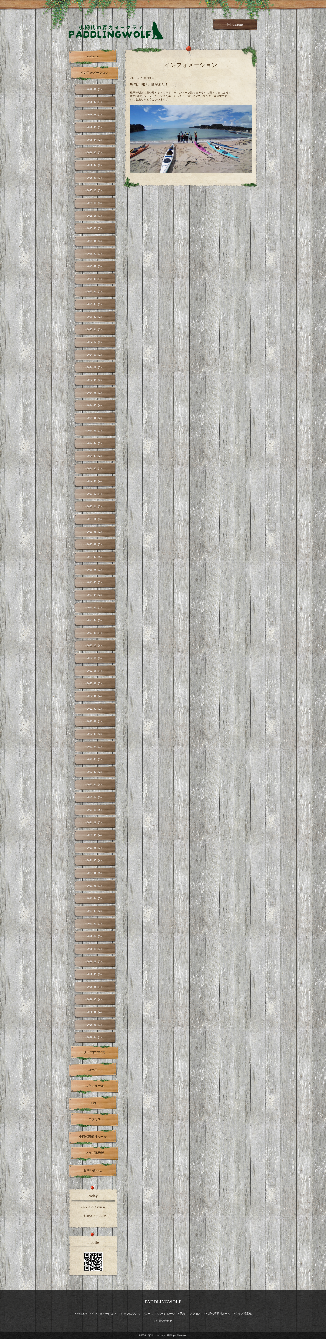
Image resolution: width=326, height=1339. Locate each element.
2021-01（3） (95, 923)
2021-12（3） (95, 797)
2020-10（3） (95, 961)
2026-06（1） (95, 114)
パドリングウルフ (155, 1335)
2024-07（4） (95, 405)
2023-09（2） (95, 531)
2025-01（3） (95, 329)
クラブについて (95, 1052)
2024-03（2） (95, 456)
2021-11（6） (95, 809)
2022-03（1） (95, 759)
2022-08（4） (95, 696)
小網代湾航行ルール (93, 1136)
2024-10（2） (95, 367)
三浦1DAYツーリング (93, 1215)
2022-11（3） (95, 658)
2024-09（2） (95, 380)
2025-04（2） (95, 291)
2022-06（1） (95, 721)
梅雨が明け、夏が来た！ (149, 84)
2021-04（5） (95, 898)
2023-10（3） (95, 519)
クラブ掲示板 (94, 1152)
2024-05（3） (95, 430)
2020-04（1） (95, 1037)
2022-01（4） (95, 784)
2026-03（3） (95, 152)
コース (93, 1069)
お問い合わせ (93, 1170)
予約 (93, 1103)
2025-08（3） (95, 241)
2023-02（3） (95, 620)
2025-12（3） (95, 190)
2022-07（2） (95, 708)
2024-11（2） (95, 354)
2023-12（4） (95, 493)
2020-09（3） (95, 974)
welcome (93, 56)
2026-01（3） (95, 177)
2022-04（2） (95, 746)
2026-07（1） (95, 102)
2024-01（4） (95, 481)
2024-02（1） (95, 468)
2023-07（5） (95, 557)
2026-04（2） (95, 139)
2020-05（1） (95, 1024)
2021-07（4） (95, 860)
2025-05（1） (95, 279)
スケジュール (94, 1085)
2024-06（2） (95, 418)
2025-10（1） (95, 215)
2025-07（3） (95, 253)
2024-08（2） (95, 392)
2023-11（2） (95, 506)
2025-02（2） (95, 316)
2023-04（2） (95, 595)
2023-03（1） (95, 607)
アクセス (94, 1119)
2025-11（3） (95, 203)
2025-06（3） (95, 266)
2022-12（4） (95, 645)
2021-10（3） (95, 822)
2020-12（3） (95, 936)
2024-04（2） (95, 443)
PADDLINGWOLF (163, 1301)
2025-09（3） (95, 228)
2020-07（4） (95, 999)
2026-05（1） (95, 127)
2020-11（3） (95, 949)
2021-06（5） (95, 873)
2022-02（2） (95, 772)
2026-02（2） (95, 165)
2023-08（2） (95, 544)
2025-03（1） (95, 304)
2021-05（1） (95, 885)
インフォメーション (95, 72)
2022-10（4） (95, 670)
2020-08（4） (95, 986)
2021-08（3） (95, 847)
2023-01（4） (95, 632)
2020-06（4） (95, 1012)
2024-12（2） (95, 342)
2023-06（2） (95, 569)
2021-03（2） (95, 911)
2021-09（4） (95, 835)
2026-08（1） (95, 89)
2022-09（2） (95, 683)
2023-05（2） (95, 582)
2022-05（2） (95, 734)
